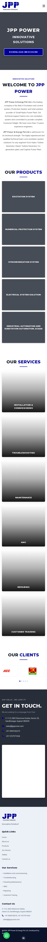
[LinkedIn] (23, 938)
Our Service (6, 850)
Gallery (4, 855)
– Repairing (6, 891)
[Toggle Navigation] (44, 6)
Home (4, 837)
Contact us (6, 859)
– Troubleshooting (9, 878)
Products (5, 846)
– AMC (4, 886)
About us (5, 842)
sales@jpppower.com (15, 726)
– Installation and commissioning (14, 873)
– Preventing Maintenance (11, 882)
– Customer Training (9, 895)
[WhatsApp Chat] (6, 935)
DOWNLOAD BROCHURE (23, 52)
